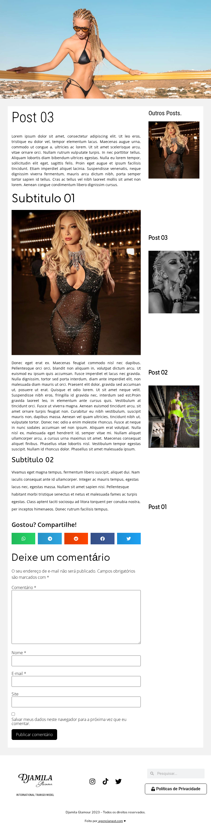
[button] (23, 538)
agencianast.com (110, 821)
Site (15, 694)
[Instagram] (92, 781)
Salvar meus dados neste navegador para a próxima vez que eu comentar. (69, 721)
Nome (19, 653)
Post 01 (157, 507)
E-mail (19, 673)
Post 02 (158, 372)
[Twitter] (118, 781)
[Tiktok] (105, 781)
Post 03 (158, 238)
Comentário (24, 587)
